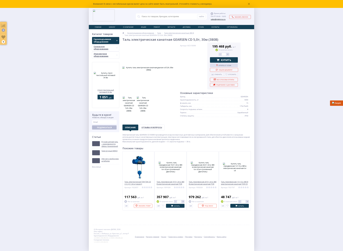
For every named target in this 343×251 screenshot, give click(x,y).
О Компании (128, 27)
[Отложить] (163, 206)
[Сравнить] (126, 206)
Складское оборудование (101, 47)
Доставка (186, 27)
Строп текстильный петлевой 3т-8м (106, 91)
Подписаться (104, 127)
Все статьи (96, 167)
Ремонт (157, 27)
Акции (143, 27)
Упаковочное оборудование (101, 55)
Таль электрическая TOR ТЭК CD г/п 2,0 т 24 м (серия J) (137, 183)
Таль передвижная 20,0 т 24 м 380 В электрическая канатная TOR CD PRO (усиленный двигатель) (202, 184)
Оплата (201, 27)
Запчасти (171, 27)
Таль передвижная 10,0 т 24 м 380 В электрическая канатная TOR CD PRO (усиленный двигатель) (170, 184)
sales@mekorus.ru (218, 19)
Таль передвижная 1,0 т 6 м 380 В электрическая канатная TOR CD (234, 183)
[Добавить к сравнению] (159, 206)
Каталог (112, 27)
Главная (98, 27)
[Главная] (123, 33)
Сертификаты (232, 27)
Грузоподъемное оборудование (102, 40)
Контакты (215, 27)
